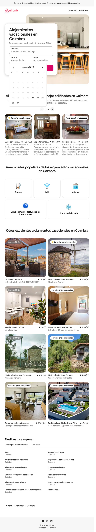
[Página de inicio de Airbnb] (11, 10)
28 (38, 98)
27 (33, 98)
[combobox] (31, 51)
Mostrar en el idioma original (68, 3)
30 (13, 103)
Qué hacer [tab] (36, 444)
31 (18, 103)
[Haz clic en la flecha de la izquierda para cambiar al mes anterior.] (13, 67)
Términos (52, 528)
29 (43, 98)
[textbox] (20, 60)
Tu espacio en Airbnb (78, 10)
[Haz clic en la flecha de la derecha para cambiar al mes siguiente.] (42, 67)
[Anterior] (42, 109)
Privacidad (42, 528)
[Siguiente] (52, 109)
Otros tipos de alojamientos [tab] (16, 444)
